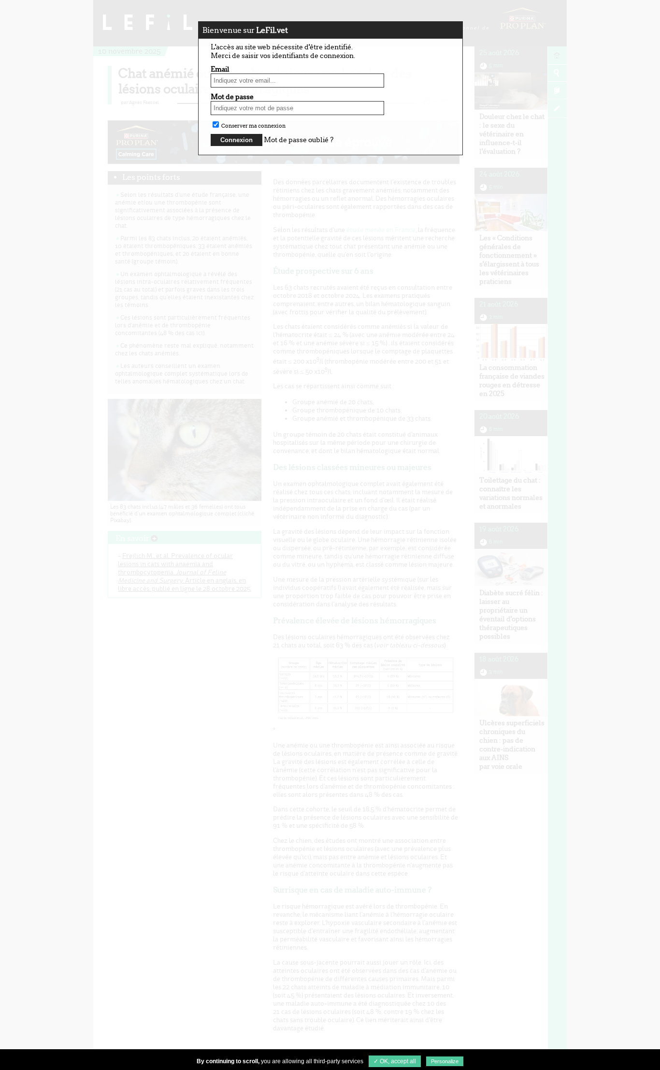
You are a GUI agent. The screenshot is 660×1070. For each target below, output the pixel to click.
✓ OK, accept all (394, 1061)
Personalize (445, 1061)
